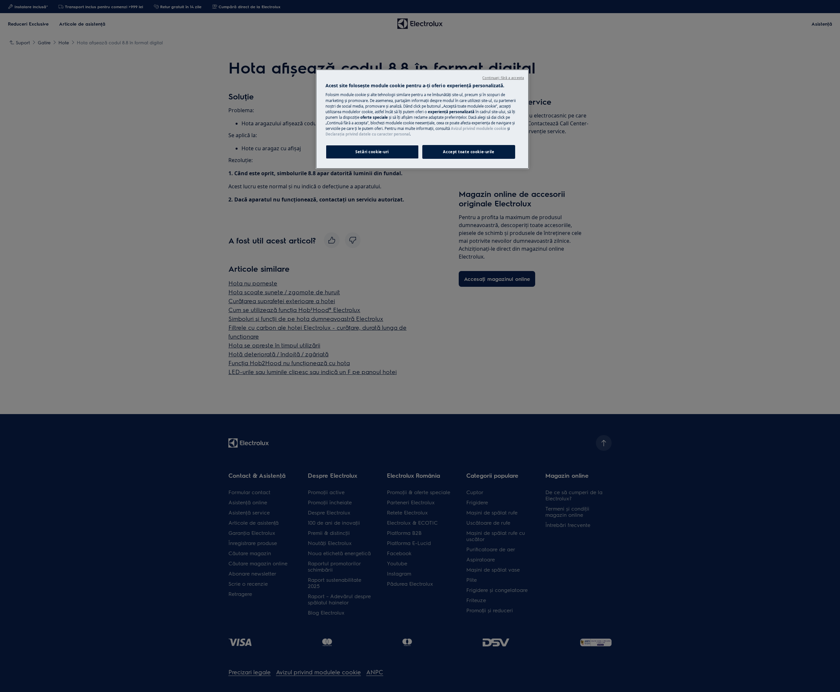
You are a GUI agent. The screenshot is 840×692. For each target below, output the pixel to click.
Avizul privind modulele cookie (478, 128)
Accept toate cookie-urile (468, 151)
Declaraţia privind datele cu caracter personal (368, 134)
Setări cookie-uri (372, 151)
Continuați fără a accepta (503, 77)
